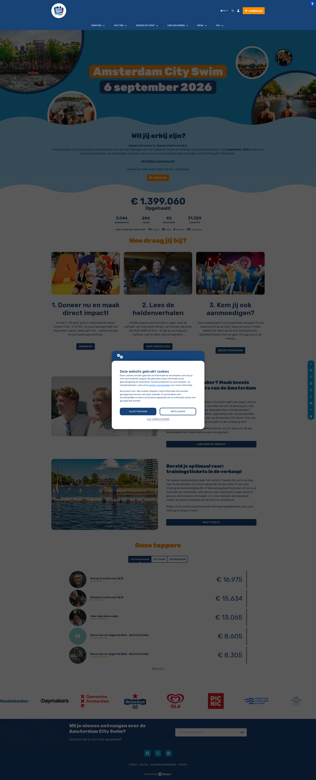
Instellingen (178, 411)
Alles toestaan (138, 411)
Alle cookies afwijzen (158, 419)
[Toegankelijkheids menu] (312, 4)
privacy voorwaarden (159, 385)
